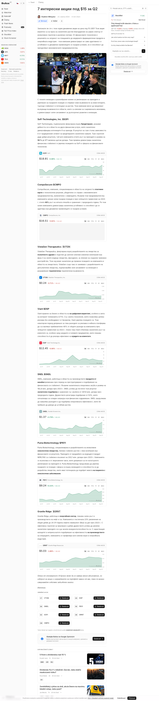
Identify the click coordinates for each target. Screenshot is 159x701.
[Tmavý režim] (22, 3)
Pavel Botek (43, 676)
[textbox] (126, 51)
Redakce (16, 71)
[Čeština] (17, 3)
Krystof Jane (44, 658)
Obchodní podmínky (15, 69)
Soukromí (4, 69)
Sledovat (65, 598)
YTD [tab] (92, 159)
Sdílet (55, 21)
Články (41, 2)
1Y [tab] (96, 159)
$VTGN (66, 246)
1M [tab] (85, 159)
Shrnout (44, 21)
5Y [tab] (99, 159)
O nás (10, 71)
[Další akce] (61, 658)
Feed (32, 2)
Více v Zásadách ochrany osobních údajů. (101, 698)
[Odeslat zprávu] (143, 51)
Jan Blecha (43, 692)
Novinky (3, 71)
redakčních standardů (73, 630)
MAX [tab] (102, 159)
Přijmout (132, 698)
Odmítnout (121, 698)
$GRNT (56, 511)
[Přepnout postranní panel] (26, 350)
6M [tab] (89, 159)
